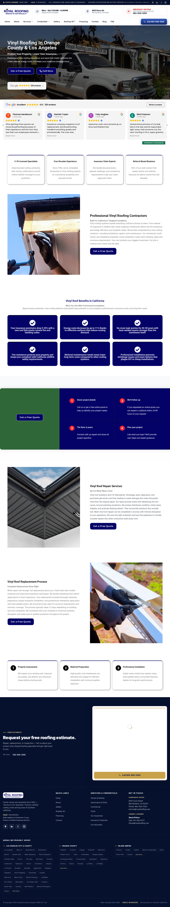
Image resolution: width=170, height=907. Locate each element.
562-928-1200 (19, 755)
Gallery (57, 21)
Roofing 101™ (69, 21)
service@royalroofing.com (139, 809)
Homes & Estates (97, 798)
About (16, 21)
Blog (105, 21)
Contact (95, 21)
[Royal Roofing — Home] (16, 11)
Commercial (95, 807)
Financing (83, 21)
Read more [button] (10, 136)
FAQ (112, 21)
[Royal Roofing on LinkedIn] (157, 2)
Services (27, 21)
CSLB (93, 811)
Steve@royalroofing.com (139, 823)
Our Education (96, 825)
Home (7, 21)
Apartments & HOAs (99, 802)
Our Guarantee (97, 816)
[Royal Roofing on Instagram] (165, 2)
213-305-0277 (139, 820)
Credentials (42, 21)
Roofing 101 (60, 811)
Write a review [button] (155, 104)
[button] (167, 125)
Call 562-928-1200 (155, 21)
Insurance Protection (99, 820)
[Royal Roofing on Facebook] (161, 2)
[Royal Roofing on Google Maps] (152, 2)
